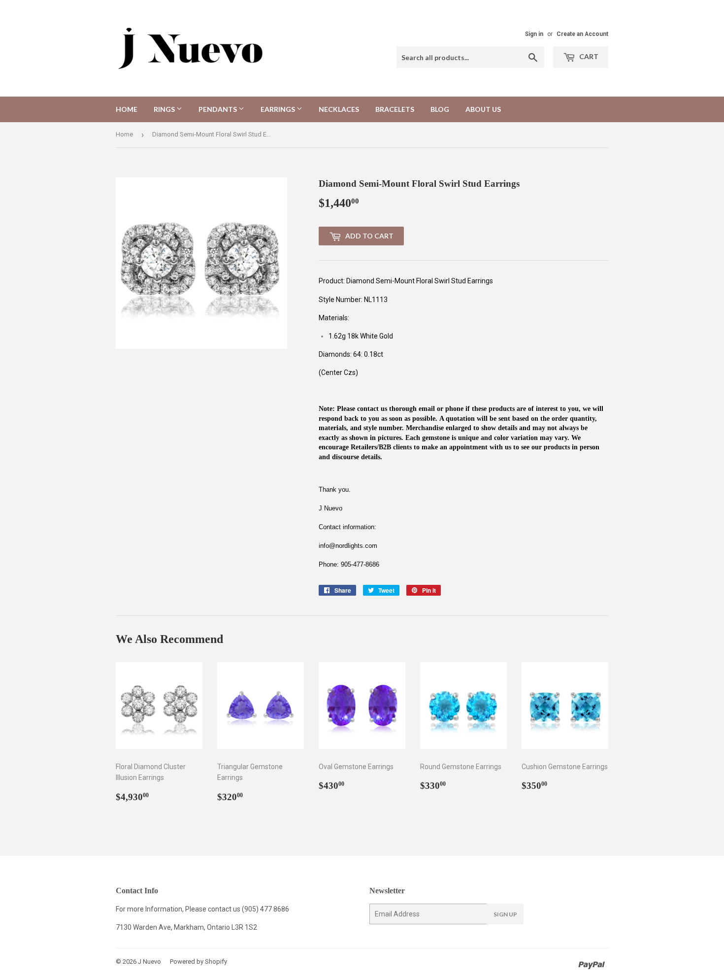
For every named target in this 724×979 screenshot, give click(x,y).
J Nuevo (149, 961)
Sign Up (505, 914)
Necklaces (339, 109)
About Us (483, 109)
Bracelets (394, 109)
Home (126, 109)
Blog (439, 109)
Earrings (278, 109)
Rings (165, 109)
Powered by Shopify (198, 961)
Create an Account (582, 34)
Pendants (218, 109)
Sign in (534, 34)
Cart (588, 56)
